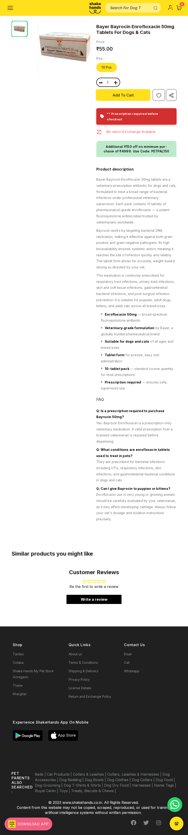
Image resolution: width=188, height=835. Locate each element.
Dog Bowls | (96, 779)
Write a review (94, 599)
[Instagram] (158, 823)
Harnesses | (143, 785)
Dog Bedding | (72, 779)
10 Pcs (106, 67)
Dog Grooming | (49, 785)
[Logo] (95, 8)
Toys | (65, 790)
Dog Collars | (144, 779)
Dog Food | (165, 779)
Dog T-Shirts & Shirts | (84, 785)
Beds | (41, 774)
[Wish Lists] (159, 95)
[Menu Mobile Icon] (10, 8)
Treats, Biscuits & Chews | (93, 790)
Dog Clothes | (119, 779)
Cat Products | (60, 774)
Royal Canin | (47, 790)
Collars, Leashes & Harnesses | (135, 774)
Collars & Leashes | (90, 774)
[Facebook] (134, 823)
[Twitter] (146, 823)
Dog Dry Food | (118, 785)
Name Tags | (165, 785)
